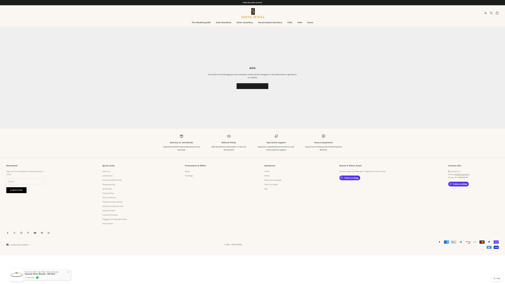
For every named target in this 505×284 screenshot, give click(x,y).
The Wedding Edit (201, 22)
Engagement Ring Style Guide (114, 219)
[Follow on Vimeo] (42, 233)
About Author (107, 223)
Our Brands (107, 189)
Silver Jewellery (245, 22)
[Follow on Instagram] (21, 233)
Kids (300, 22)
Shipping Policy (108, 184)
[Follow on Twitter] (14, 233)
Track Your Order (271, 184)
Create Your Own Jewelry (112, 202)
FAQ (265, 189)
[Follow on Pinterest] (28, 233)
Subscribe (16, 190)
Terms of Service (109, 197)
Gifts (289, 22)
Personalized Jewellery (270, 22)
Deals (310, 22)
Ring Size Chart (108, 210)
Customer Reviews (110, 215)
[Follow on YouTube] (35, 233)
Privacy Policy (108, 193)
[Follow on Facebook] (7, 233)
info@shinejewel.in (461, 174)
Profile (267, 171)
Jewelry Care (107, 176)
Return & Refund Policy (112, 180)
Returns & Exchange (272, 180)
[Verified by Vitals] (37, 277)
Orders (267, 176)
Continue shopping (252, 86)
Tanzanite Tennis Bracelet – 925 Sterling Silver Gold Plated (41, 274)
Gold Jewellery (223, 22)
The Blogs (189, 176)
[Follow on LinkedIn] (48, 233)
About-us (106, 171)
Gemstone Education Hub (112, 206)
